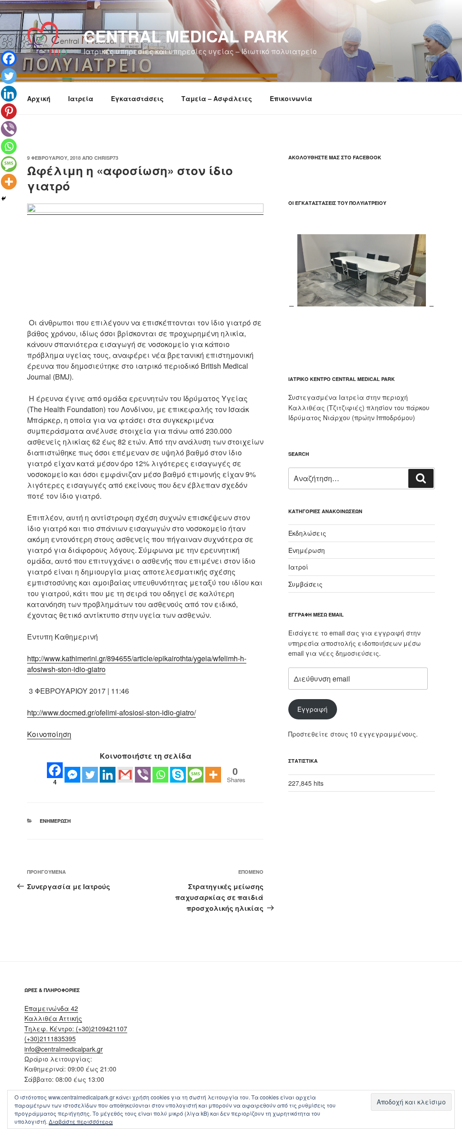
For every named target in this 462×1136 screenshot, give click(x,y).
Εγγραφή (312, 709)
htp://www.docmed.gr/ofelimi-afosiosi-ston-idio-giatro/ (111, 712)
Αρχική (39, 98)
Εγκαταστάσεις (137, 98)
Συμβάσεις (305, 584)
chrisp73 (106, 157)
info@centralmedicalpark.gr (63, 1048)
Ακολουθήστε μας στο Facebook (334, 157)
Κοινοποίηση (49, 734)
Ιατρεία (80, 98)
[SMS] (195, 775)
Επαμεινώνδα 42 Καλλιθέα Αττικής (53, 1013)
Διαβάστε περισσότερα (81, 1121)
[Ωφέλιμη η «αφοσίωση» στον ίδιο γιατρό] (145, 209)
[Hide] (3, 198)
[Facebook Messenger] (72, 775)
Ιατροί (298, 566)
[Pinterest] (9, 111)
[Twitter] (90, 775)
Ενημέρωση (55, 820)
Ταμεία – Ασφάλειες (216, 98)
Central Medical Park (186, 35)
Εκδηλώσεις (307, 533)
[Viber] (143, 775)
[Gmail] (125, 775)
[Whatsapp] (160, 775)
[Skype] (178, 775)
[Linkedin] (108, 775)
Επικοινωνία (291, 98)
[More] (213, 775)
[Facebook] (9, 58)
